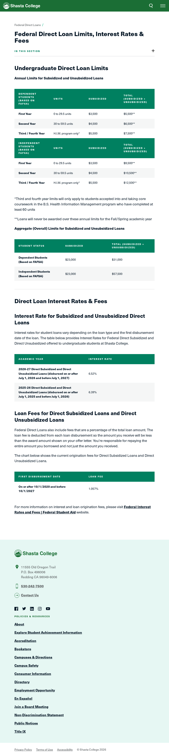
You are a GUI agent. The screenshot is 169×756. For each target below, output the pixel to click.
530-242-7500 (32, 585)
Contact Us (30, 594)
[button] (163, 6)
